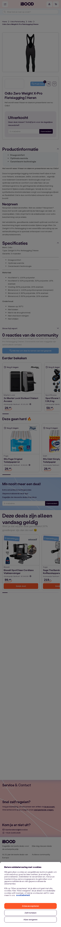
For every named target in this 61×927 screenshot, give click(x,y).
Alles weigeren (31, 919)
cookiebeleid (23, 895)
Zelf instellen (31, 912)
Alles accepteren (30, 906)
